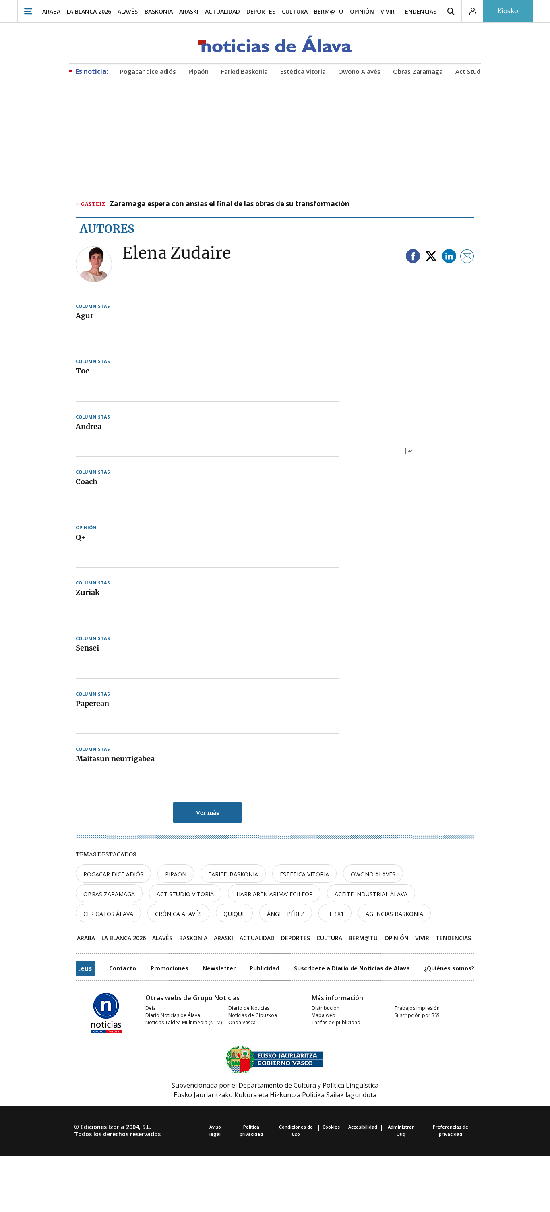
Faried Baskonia (233, 874)
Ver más (207, 812)
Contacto (122, 968)
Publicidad (264, 968)
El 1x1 (335, 914)
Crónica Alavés (178, 914)
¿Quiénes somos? (449, 968)
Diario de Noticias (248, 1008)
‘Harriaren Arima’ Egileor (274, 894)
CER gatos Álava (108, 914)
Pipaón (175, 874)
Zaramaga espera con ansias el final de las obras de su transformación (229, 204)
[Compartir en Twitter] (431, 257)
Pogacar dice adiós (113, 874)
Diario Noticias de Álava (172, 1015)
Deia (150, 1008)
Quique (234, 914)
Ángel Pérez (285, 914)
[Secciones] (28, 11)
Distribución (325, 1008)
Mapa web (323, 1015)
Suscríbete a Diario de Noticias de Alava (352, 968)
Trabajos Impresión (417, 1008)
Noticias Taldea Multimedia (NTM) (183, 1022)
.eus (85, 968)
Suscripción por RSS (417, 1015)
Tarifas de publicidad (336, 1022)
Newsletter (219, 968)
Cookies (331, 1127)
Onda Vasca (242, 1022)
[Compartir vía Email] (467, 257)
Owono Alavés (373, 874)
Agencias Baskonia (394, 914)
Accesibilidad (362, 1127)
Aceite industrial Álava (371, 894)
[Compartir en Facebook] (413, 257)
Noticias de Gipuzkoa (252, 1015)
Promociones (169, 968)
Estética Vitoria (304, 874)
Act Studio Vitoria (185, 894)
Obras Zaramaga (109, 894)
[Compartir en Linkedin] (449, 257)
